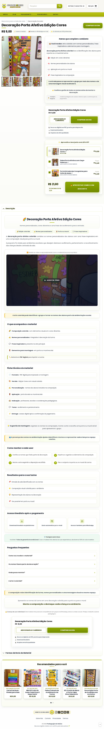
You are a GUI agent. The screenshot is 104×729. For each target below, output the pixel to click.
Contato (48, 718)
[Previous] (8, 675)
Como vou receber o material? (20, 556)
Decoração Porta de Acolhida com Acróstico (91, 692)
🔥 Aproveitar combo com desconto (82, 187)
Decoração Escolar (35, 21)
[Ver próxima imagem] (40, 56)
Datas (55, 14)
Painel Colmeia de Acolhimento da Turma (52, 692)
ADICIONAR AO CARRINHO (60, 120)
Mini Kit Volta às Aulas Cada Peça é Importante (32, 692)
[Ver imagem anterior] (4, 56)
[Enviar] (59, 6)
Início (5, 14)
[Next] (96, 675)
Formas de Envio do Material (18, 653)
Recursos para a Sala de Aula (13, 21)
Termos (65, 718)
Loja (14, 14)
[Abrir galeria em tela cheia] (39, 74)
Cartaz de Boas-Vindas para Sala (12, 691)
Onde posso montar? (17, 572)
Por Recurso (42, 14)
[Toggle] (3, 208)
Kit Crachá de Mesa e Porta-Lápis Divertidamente (71, 692)
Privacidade (57, 718)
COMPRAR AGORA (93, 25)
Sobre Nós (39, 718)
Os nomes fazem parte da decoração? (23, 564)
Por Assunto (26, 14)
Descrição (10, 208)
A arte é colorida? (15, 581)
